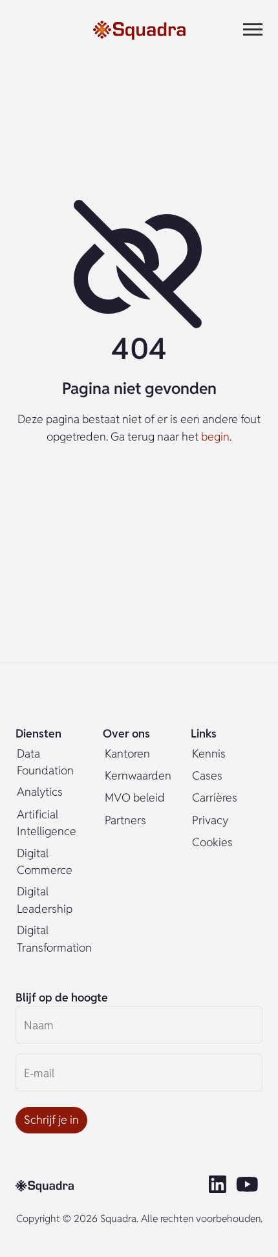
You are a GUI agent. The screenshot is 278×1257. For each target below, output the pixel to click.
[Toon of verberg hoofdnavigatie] (252, 29)
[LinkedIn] (219, 1185)
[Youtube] (249, 1185)
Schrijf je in (51, 1119)
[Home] (139, 29)
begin (215, 436)
